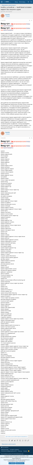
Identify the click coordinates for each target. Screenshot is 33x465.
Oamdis (3, 11)
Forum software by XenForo (12, 453)
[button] (1, 2)
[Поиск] (31, 1)
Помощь (20, 451)
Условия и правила (14, 449)
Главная (25, 451)
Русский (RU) (5, 447)
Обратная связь (5, 449)
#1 (31, 20)
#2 (31, 138)
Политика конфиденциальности (9, 451)
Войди (28, 24)
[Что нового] (28, 1)
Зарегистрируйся (8, 25)
